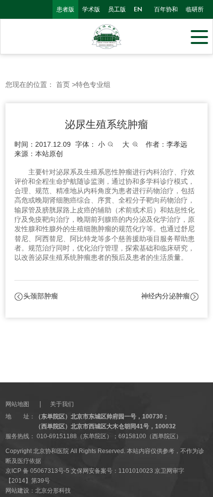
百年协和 (166, 9)
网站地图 (17, 404)
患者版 (65, 9)
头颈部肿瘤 (40, 296)
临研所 (195, 9)
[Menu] (199, 36)
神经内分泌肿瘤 (165, 296)
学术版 (91, 9)
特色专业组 (93, 84)
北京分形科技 (53, 490)
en (138, 9)
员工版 (117, 9)
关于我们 (62, 404)
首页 (63, 84)
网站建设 (17, 490)
